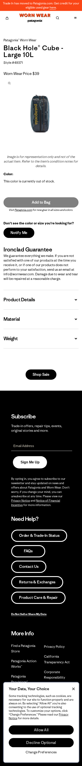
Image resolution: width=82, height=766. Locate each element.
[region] (41, 722)
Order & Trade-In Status (39, 535)
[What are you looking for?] (57, 18)
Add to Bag (41, 202)
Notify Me (18, 232)
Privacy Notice (20, 501)
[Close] (73, 689)
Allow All (41, 730)
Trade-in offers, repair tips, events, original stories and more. (36, 428)
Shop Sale (41, 374)
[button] (7, 17)
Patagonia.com (23, 209)
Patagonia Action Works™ (23, 664)
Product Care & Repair (38, 597)
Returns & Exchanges (37, 582)
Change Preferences (41, 752)
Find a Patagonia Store (23, 648)
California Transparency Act (57, 659)
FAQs (28, 551)
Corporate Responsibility (54, 674)
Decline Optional (41, 742)
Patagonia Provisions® (19, 679)
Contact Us (28, 566)
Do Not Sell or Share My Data (29, 614)
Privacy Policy (54, 647)
